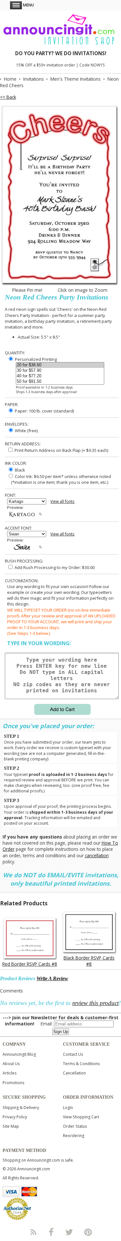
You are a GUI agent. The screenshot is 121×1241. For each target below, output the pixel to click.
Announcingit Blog (19, 1054)
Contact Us (73, 1054)
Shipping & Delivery (21, 1107)
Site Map (11, 1126)
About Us (11, 1063)
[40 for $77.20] (60, 376)
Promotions (13, 1082)
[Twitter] (70, 1232)
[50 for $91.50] (60, 381)
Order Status (75, 1126)
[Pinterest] (88, 1232)
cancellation (97, 855)
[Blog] (33, 1232)
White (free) (26, 430)
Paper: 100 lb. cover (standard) (44, 411)
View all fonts (62, 501)
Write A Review (52, 978)
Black (19, 470)
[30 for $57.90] (60, 370)
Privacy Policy (15, 1117)
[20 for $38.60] (60, 365)
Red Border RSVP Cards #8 (29, 964)
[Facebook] (51, 1232)
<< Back (8, 97)
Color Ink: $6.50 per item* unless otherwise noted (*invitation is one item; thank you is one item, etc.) (59, 479)
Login (68, 1107)
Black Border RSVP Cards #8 (89, 961)
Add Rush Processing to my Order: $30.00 (54, 567)
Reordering (73, 1135)
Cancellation (74, 1073)
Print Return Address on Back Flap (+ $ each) (61, 450)
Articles (9, 1073)
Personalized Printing (35, 359)
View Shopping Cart (81, 1117)
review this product (95, 1003)
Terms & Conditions (81, 1063)
